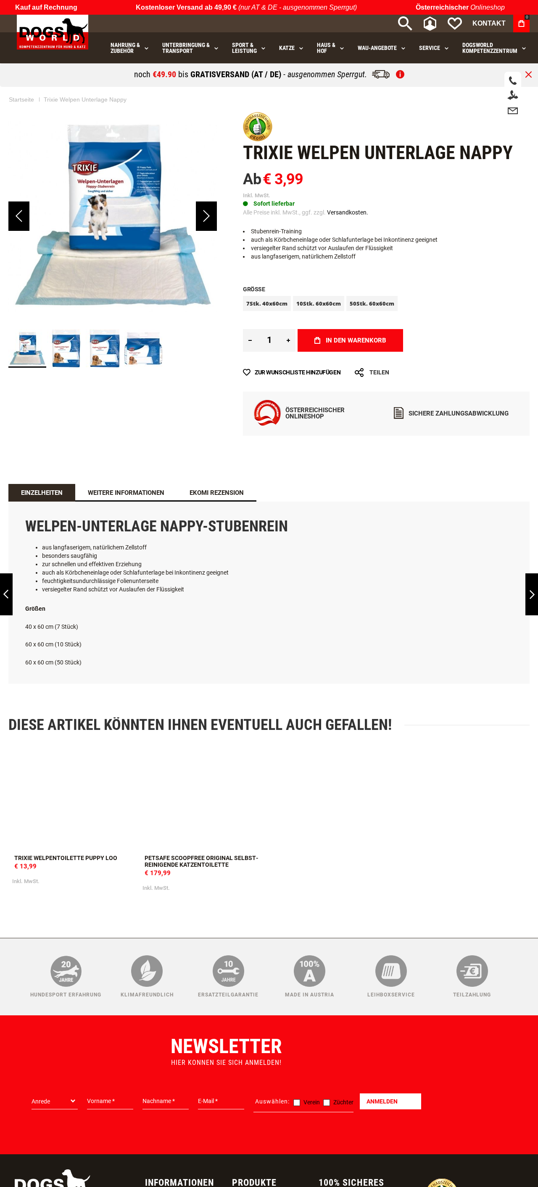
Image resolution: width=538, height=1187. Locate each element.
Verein (311, 1102)
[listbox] (386, 304)
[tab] (41, 493)
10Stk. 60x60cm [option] (318, 303)
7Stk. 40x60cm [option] (266, 303)
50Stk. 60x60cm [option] (372, 303)
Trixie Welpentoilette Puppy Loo (73, 799)
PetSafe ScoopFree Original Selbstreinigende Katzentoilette (203, 799)
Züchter (343, 1102)
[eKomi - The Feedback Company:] (257, 139)
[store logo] (52, 32)
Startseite (21, 99)
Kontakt (489, 23)
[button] (18, 216)
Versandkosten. (347, 212)
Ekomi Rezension (217, 493)
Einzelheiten (42, 493)
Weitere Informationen (126, 493)
